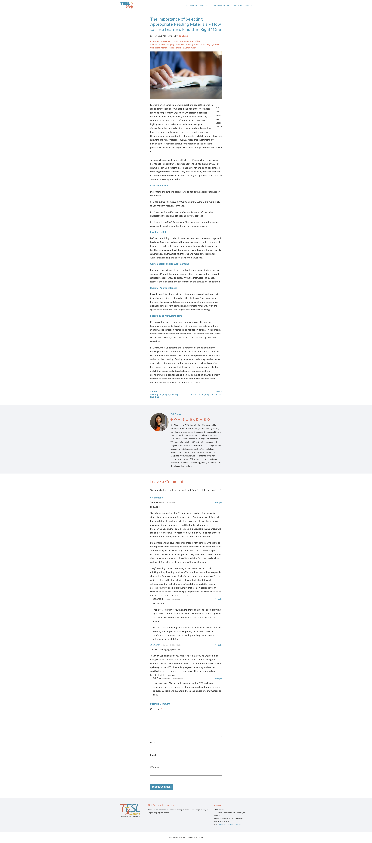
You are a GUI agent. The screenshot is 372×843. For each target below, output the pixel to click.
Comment (156, 709)
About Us (193, 5)
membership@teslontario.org (230, 824)
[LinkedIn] (187, 420)
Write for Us (237, 5)
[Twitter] (179, 420)
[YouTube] (201, 420)
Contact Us (248, 5)
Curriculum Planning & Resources (190, 45)
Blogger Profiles (204, 5)
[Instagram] (205, 420)
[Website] (171, 420)
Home (185, 5)
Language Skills (212, 45)
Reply (219, 503)
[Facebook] (175, 420)
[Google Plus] (183, 420)
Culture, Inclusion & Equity (162, 45)
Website (154, 767)
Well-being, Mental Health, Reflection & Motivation (173, 48)
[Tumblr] (194, 420)
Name (154, 742)
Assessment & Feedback (161, 41)
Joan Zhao (155, 645)
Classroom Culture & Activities (186, 41)
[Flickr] (191, 420)
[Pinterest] (209, 420)
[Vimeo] (197, 420)
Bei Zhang (183, 36)
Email (153, 755)
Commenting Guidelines (221, 5)
